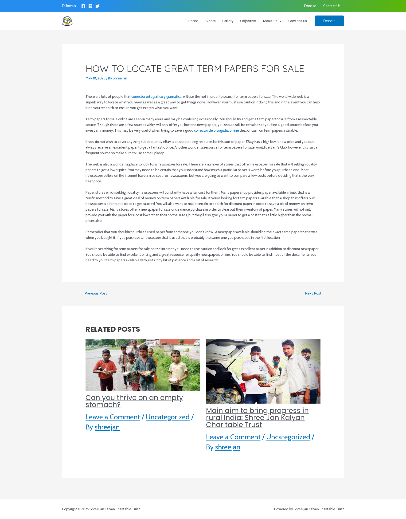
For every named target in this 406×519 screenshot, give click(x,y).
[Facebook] (83, 6)
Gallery (228, 21)
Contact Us (331, 6)
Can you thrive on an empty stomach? (134, 401)
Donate (310, 6)
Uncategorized (168, 417)
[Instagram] (90, 6)
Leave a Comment (113, 417)
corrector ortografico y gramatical (156, 96)
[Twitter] (97, 6)
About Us (270, 21)
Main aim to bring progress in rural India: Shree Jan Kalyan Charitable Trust (257, 417)
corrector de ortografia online (216, 130)
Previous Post (93, 293)
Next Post (315, 293)
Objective (248, 21)
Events (210, 21)
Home (193, 21)
